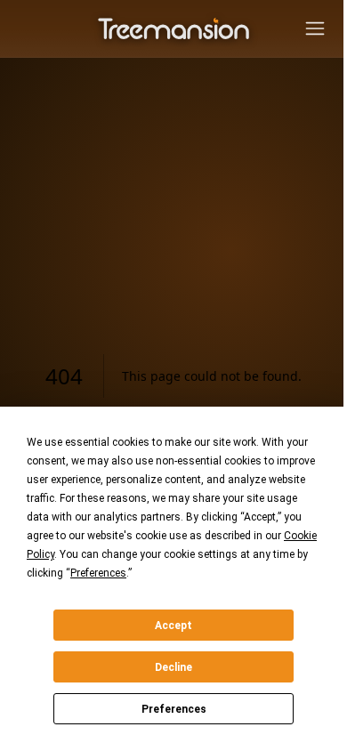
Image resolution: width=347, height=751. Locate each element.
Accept (173, 625)
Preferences (173, 709)
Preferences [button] (98, 573)
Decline (173, 667)
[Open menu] (315, 28)
